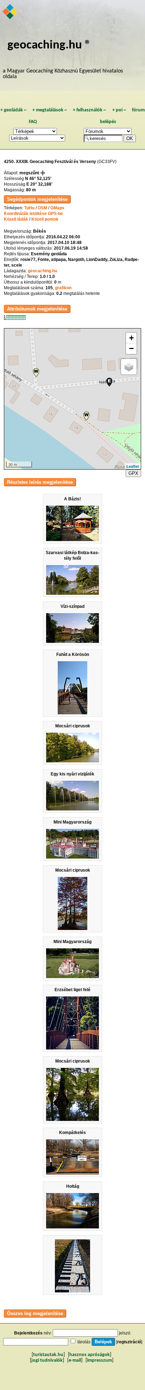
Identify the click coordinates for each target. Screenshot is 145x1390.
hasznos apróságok (89, 1355)
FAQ (33, 122)
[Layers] (129, 366)
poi (119, 110)
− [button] (131, 348)
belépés (108, 122)
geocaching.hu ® (49, 45)
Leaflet (132, 466)
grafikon (63, 287)
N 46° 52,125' (38, 178)
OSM (42, 207)
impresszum (99, 1360)
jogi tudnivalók (47, 1360)
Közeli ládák (16, 219)
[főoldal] (10, 12)
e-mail (75, 1360)
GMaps (57, 207)
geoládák (13, 110)
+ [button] (131, 337)
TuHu (29, 207)
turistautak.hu (48, 1355)
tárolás (83, 1341)
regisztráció (129, 1341)
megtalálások (49, 110)
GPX (133, 473)
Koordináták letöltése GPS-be (33, 213)
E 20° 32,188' (39, 184)
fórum (138, 110)
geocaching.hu (42, 270)
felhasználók (89, 110)
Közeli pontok (44, 219)
